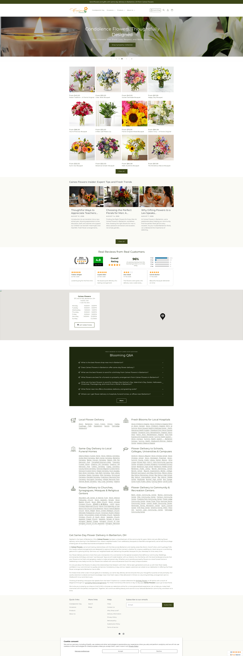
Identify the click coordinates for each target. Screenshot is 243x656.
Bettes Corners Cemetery (96, 460)
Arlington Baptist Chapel (88, 521)
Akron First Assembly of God (109, 506)
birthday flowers (141, 581)
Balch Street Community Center (143, 495)
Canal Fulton (100, 424)
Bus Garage (167, 479)
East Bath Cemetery (102, 473)
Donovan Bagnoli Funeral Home (108, 469)
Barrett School (136, 471)
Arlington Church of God (109, 521)
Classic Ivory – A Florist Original (159, 131)
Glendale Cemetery (93, 477)
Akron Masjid (90, 511)
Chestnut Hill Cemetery (100, 464)
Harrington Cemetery (94, 479)
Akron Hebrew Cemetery (110, 456)
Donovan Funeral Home (87, 471)
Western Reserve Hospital (146, 443)
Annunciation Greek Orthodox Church (98, 515)
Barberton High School (145, 466)
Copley (117, 424)
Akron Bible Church (99, 502)
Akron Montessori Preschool (155, 458)
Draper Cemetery (103, 471)
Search (90, 604)
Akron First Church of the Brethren (91, 508)
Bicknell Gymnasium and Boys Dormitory (146, 473)
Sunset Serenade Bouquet (131, 97)
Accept (120, 651)
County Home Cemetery (87, 469)
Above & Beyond (144, 456)
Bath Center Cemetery (104, 458)
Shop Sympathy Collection (121, 45)
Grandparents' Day (75, 604)
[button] (111, 10)
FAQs (109, 604)
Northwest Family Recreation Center (145, 505)
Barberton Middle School (163, 466)
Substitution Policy (113, 624)
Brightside (141, 479)
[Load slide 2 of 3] (119, 58)
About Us (72, 614)
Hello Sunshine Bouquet (130, 166)
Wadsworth (83, 428)
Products (72, 610)
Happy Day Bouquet (155, 97)
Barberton (88, 424)
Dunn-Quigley (114, 471)
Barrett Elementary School (162, 469)
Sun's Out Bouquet (76, 166)
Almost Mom (141, 462)
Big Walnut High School (163, 475)
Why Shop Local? (113, 610)
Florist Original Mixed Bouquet (133, 131)
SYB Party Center (143, 508)
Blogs (90, 607)
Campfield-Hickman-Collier (101, 462)
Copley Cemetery (112, 466)
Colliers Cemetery (98, 466)
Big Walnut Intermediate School (143, 477)
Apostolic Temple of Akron (109, 519)
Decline (159, 651)
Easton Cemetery (93, 475)
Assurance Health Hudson (140, 430)
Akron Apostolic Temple (104, 500)
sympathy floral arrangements (95, 583)
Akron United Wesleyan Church (107, 511)
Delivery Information (114, 614)
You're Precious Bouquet (78, 131)
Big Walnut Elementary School (142, 475)
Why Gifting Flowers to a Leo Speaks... (156, 211)
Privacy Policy (133, 646)
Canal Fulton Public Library (141, 481)
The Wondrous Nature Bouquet (159, 166)
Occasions (72, 607)
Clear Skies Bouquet (103, 97)
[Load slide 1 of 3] (116, 58)
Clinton (109, 424)
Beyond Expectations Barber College (158, 471)
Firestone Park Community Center (149, 499)
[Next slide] (127, 59)
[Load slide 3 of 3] (122, 58)
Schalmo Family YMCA (159, 508)
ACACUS (134, 456)
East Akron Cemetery (86, 473)
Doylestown (98, 426)
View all (121, 171)
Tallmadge (115, 426)
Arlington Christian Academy (147, 464)
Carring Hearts (156, 481)
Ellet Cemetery (105, 475)
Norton (106, 426)
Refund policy (111, 620)
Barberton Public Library (140, 469)
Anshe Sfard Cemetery (87, 458)
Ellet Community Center (146, 497)
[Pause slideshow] (131, 59)
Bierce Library (167, 473)
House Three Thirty (153, 501)
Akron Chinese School (159, 456)
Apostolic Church (113, 517)
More (121, 400)
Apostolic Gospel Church (88, 519)
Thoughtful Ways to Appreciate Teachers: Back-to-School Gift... (83, 212)
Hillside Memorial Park (111, 479)
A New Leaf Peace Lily (103, 131)
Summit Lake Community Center (149, 510)
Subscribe (168, 605)
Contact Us (111, 607)
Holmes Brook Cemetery (88, 481)
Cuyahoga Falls (85, 426)
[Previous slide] (112, 59)
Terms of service (112, 627)
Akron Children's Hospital (140, 424)
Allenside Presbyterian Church (90, 513)
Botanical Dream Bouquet (105, 166)
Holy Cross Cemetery (105, 481)
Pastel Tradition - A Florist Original (81, 97)
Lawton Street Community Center (159, 503)
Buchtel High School (154, 479)
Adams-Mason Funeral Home (89, 456)
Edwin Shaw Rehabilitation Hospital (150, 434)
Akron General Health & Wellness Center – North (155, 428)
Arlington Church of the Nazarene (91, 523)
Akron (81, 424)
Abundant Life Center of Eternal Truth (93, 498)
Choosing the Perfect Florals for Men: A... (119, 211)
